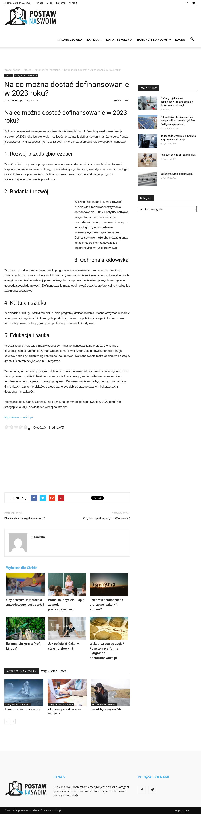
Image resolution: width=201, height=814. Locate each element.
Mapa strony (182, 810)
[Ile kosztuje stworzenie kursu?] (23, 692)
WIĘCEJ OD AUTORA (54, 671)
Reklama (60, 2)
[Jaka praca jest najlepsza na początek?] (67, 692)
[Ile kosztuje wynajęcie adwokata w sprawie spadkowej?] (147, 141)
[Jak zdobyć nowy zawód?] (110, 692)
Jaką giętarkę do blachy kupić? (177, 173)
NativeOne (67, 665)
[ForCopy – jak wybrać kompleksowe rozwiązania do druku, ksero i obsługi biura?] (147, 103)
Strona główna (69, 39)
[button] (192, 39)
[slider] (16, 427)
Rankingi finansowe (152, 39)
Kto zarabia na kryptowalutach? (24, 518)
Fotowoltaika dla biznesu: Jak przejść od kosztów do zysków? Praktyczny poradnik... (178, 121)
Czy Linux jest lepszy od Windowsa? (106, 518)
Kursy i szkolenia (119, 39)
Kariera (93, 39)
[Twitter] (194, 3)
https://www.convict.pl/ (18, 417)
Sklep (49, 2)
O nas (40, 2)
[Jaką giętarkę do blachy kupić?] (147, 179)
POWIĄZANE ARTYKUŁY (22, 671)
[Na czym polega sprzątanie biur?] (147, 160)
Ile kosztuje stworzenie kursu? (22, 709)
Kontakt (73, 2)
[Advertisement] (100, 58)
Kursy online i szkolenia (26, 75)
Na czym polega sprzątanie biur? (178, 154)
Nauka (180, 39)
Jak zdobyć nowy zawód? (106, 709)
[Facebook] (187, 3)
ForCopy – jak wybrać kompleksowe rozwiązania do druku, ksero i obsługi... (177, 102)
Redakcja (16, 100)
